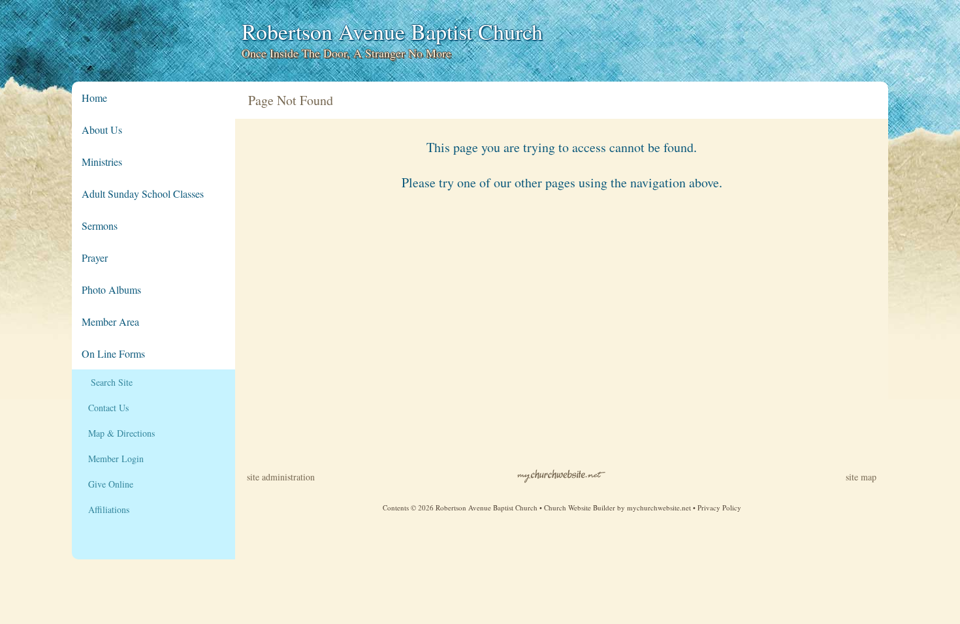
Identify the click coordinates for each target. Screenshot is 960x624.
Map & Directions (118, 433)
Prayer (95, 257)
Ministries (102, 161)
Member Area (110, 321)
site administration (281, 477)
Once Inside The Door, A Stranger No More (346, 53)
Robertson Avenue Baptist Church (392, 31)
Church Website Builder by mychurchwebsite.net (617, 507)
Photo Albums (111, 289)
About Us (102, 129)
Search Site (107, 382)
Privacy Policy (719, 507)
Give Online (107, 484)
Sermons (100, 225)
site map (861, 477)
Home (94, 97)
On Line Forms (113, 353)
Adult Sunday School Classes (143, 193)
